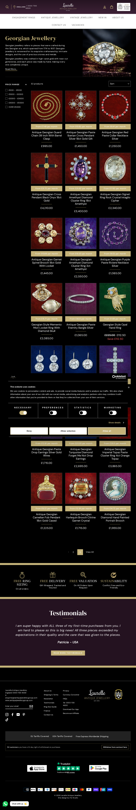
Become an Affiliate (71, 713)
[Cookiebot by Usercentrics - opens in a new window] (114, 377)
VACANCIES (78, 25)
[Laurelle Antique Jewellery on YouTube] (18, 714)
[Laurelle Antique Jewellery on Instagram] (6, 714)
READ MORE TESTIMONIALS (68, 653)
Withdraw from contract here (115, 747)
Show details (115, 422)
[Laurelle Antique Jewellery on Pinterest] (23, 714)
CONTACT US (59, 25)
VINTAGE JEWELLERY (81, 17)
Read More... (11, 69)
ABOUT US (118, 17)
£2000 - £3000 (16, 98)
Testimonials (49, 703)
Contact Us (48, 715)
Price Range (12, 84)
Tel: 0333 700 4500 (69, 704)
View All (90, 552)
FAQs (65, 699)
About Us (48, 691)
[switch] (53, 413)
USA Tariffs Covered (62, 736)
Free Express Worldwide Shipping (92, 736)
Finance (47, 711)
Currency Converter (71, 695)
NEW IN (103, 17)
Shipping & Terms (51, 695)
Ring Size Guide (50, 707)
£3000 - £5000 (16, 103)
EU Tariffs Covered (40, 736)
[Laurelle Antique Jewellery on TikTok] (6, 719)
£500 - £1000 (15, 90)
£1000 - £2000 (16, 94)
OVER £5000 (15, 107)
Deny (29, 431)
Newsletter (48, 699)
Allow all (107, 431)
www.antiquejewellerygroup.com (19, 700)
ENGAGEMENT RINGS (23, 17)
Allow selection (68, 431)
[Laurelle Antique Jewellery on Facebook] (12, 714)
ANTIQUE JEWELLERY (52, 17)
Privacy (66, 691)
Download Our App (71, 709)
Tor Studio (74, 798)
